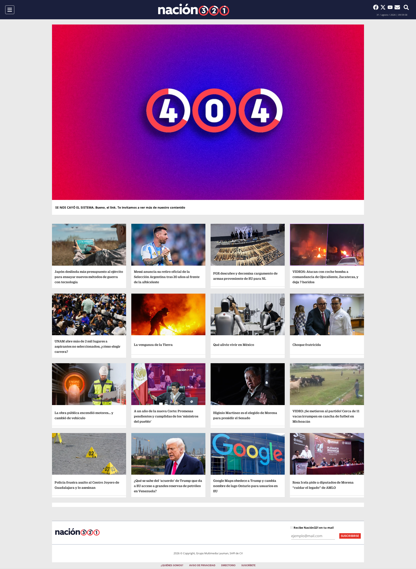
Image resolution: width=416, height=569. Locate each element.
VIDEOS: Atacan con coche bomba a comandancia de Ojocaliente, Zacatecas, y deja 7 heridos (325, 277)
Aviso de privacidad (202, 565)
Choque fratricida (306, 345)
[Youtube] (391, 7)
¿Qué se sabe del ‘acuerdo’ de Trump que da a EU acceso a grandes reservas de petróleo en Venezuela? (168, 486)
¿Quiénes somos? (172, 565)
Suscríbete (248, 565)
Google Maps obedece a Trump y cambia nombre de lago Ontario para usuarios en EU (245, 486)
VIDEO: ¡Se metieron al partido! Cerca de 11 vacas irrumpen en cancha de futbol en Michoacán (325, 416)
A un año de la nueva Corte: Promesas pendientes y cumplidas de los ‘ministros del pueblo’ (166, 416)
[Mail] (397, 7)
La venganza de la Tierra (153, 345)
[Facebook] (376, 7)
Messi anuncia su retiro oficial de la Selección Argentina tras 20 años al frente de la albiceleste (167, 277)
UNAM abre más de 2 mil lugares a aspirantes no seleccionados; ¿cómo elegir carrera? (87, 346)
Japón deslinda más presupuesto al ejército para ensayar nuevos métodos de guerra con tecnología (89, 277)
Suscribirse (350, 536)
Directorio (228, 565)
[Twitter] (383, 7)
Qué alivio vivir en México (233, 345)
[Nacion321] (193, 10)
